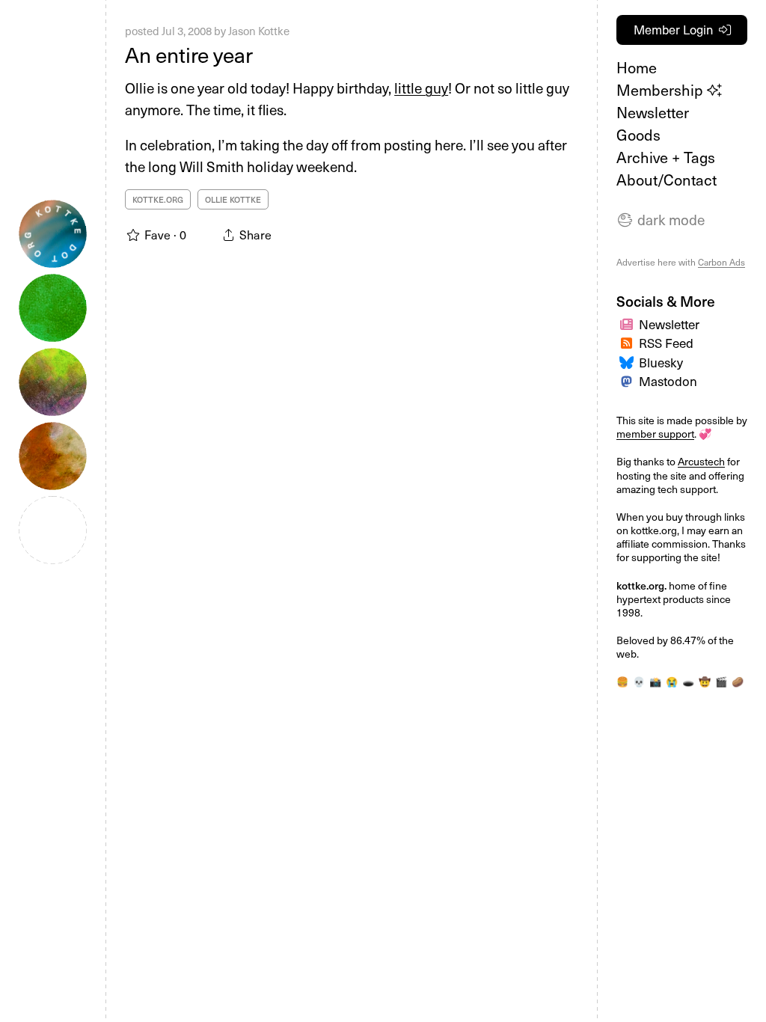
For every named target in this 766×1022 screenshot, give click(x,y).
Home (636, 67)
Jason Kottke (258, 30)
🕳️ (688, 681)
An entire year (189, 54)
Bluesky (661, 362)
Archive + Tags (665, 157)
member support (655, 433)
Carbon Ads (721, 262)
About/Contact (666, 179)
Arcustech (701, 461)
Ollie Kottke (233, 199)
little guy (421, 87)
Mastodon (668, 381)
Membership (661, 90)
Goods (638, 134)
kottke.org (157, 199)
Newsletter (652, 112)
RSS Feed (666, 342)
